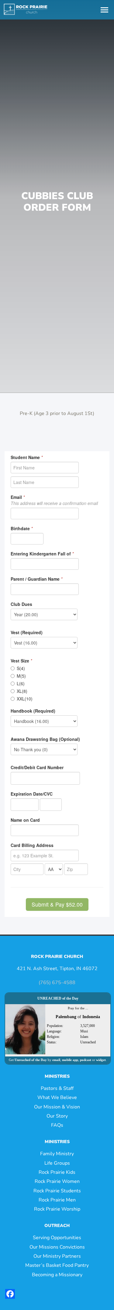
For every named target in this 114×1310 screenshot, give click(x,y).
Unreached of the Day (31, 1060)
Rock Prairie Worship (57, 1209)
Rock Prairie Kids (57, 1172)
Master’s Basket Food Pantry (57, 1265)
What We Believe (57, 1097)
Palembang (66, 1016)
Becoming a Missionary (57, 1274)
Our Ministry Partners (57, 1256)
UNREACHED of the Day (57, 998)
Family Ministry (57, 1153)
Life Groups (57, 1163)
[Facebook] (10, 1294)
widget (101, 1060)
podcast (85, 1060)
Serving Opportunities (57, 1237)
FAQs (57, 1125)
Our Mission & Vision (57, 1107)
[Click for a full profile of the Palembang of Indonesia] (25, 1028)
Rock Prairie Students (57, 1190)
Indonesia (91, 1016)
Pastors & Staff (57, 1088)
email (56, 1060)
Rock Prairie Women (57, 1181)
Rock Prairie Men (57, 1200)
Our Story (57, 1116)
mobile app (70, 1060)
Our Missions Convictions (57, 1247)
